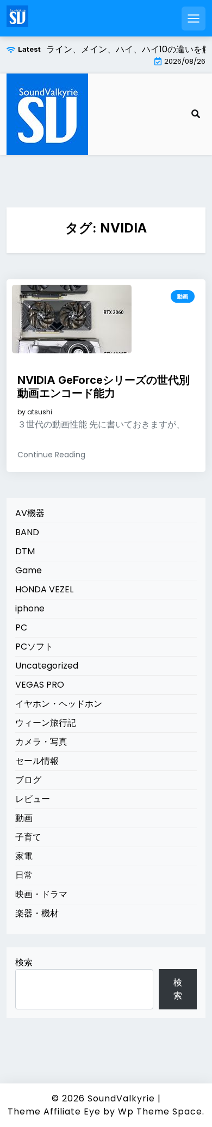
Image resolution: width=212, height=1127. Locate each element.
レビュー (32, 799)
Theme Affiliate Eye (54, 1111)
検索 (24, 962)
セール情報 (37, 761)
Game (28, 570)
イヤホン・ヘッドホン (58, 703)
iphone (30, 608)
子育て (28, 837)
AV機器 (30, 513)
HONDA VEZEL (44, 589)
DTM (25, 551)
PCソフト (34, 646)
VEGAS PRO (39, 684)
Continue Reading (51, 454)
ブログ (28, 780)
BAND (27, 532)
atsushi (39, 412)
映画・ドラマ (41, 894)
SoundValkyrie (121, 1098)
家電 (24, 856)
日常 (24, 875)
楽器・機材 (37, 913)
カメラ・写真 (41, 742)
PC (21, 627)
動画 (182, 296)
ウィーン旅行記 (45, 722)
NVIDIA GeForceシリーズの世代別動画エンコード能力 (103, 386)
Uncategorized (46, 665)
